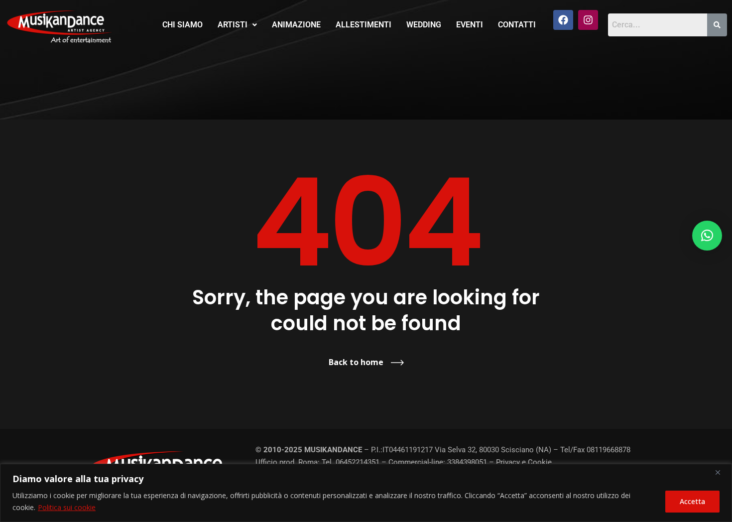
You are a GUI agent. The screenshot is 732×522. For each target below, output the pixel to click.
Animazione (296, 24)
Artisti (232, 24)
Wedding (423, 24)
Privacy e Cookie (524, 462)
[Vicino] (722, 472)
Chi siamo (182, 24)
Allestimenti (363, 24)
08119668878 (608, 449)
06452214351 (357, 462)
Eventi (469, 24)
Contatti (517, 24)
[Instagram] (588, 20)
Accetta (692, 501)
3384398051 (467, 462)
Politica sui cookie (67, 507)
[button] (237, 25)
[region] (366, 493)
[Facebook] (563, 20)
